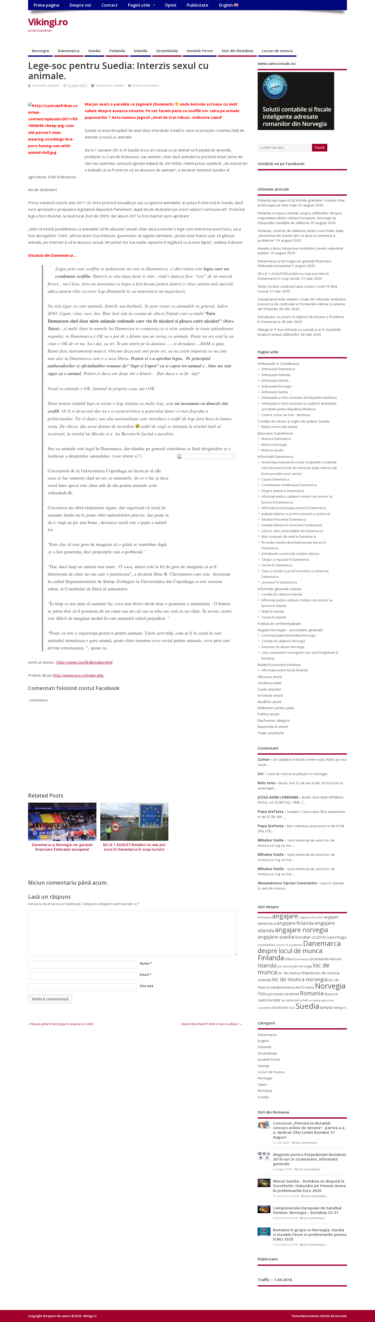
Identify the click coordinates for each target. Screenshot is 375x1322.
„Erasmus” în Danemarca (279, 582)
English (226, 5)
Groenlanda (167, 50)
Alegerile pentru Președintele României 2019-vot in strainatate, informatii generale (309, 1159)
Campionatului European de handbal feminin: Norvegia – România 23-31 (307, 1210)
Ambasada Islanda (275, 380)
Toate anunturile (271, 733)
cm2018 (318, 937)
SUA (292, 1008)
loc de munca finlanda (296, 972)
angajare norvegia (301, 929)
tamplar (326, 1007)
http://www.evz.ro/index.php (78, 675)
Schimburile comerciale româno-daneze (290, 554)
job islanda (284, 966)
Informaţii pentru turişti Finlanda (284, 670)
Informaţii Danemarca (275, 456)
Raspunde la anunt (273, 726)
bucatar (303, 937)
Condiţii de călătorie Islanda (281, 594)
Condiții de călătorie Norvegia (283, 641)
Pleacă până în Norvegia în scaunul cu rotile (62, 1024)
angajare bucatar (311, 917)
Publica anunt (268, 714)
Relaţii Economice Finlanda (279, 664)
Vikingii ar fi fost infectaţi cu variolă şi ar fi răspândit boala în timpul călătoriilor (299, 332)
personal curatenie (283, 993)
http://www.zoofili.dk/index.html (84, 662)
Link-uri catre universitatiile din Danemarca (292, 531)
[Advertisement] (250, 26)
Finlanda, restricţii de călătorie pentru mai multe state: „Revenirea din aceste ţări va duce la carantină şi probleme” (301, 235)
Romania (312, 993)
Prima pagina (46, 5)
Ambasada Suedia (274, 392)
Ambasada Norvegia (276, 386)
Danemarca (68, 50)
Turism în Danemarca (276, 565)
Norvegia (40, 50)
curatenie (295, 945)
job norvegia (302, 966)
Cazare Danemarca (275, 479)
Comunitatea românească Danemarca (289, 485)
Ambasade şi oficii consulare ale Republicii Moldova (299, 397)
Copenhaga (336, 937)
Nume (146, 963)
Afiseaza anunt (270, 676)
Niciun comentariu (145, 85)
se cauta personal (294, 1000)
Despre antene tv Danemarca (282, 491)
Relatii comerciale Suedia (279, 427)
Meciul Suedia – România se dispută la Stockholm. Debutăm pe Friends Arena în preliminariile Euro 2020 (309, 1185)
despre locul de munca (290, 950)
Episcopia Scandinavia (275, 433)
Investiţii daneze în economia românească (291, 525)
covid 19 (282, 945)
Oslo (262, 994)
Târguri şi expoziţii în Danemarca (285, 559)
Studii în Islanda (272, 611)
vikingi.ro (339, 1007)
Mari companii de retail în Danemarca (288, 536)
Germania (301, 959)
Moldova (288, 987)
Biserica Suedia (272, 450)
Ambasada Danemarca (278, 369)
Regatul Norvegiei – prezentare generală (290, 630)
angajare (285, 915)
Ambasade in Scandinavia (278, 363)
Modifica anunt (269, 701)
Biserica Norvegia (274, 444)
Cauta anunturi (269, 689)
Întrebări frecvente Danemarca (283, 519)
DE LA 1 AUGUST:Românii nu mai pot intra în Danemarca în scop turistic (134, 847)
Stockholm (280, 1007)
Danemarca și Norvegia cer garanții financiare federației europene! (62, 847)
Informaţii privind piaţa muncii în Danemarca (293, 508)
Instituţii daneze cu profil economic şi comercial (295, 514)
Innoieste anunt (270, 695)
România (265, 1090)
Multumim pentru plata (276, 708)
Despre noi (80, 5)
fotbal (289, 959)
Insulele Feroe (200, 50)
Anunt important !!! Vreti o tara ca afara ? (210, 1024)
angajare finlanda (295, 923)
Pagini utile (139, 5)
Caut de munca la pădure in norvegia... (298, 773)
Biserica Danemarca (276, 439)
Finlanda (117, 50)
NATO (300, 987)
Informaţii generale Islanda (279, 589)
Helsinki (335, 959)
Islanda (140, 50)
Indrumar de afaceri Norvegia (282, 647)
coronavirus (266, 945)
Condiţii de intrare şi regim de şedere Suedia (293, 421)
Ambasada (264, 917)
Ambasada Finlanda (275, 375)
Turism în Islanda (273, 617)
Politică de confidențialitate (279, 623)
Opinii (170, 5)
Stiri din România (237, 50)
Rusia (328, 993)
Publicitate (197, 5)
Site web (147, 986)
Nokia (309, 987)
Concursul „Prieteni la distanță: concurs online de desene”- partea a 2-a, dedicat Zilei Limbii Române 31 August (309, 1130)
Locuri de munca (277, 50)
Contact (110, 5)
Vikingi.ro (48, 22)
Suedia (94, 50)
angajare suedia (276, 936)
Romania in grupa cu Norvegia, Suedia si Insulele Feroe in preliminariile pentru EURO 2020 (310, 1234)
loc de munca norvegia (299, 979)
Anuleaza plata (270, 683)
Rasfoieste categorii (274, 720)
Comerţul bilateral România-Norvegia (288, 635)
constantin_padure (45, 85)
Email (145, 975)
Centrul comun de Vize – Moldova (285, 415)
